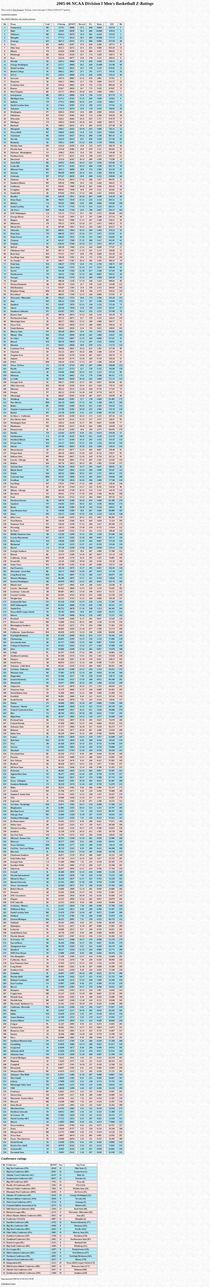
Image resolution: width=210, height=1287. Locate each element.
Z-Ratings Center (8, 1284)
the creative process (27, 19)
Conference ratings (9, 14)
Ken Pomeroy (18, 10)
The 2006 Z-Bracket (9, 19)
